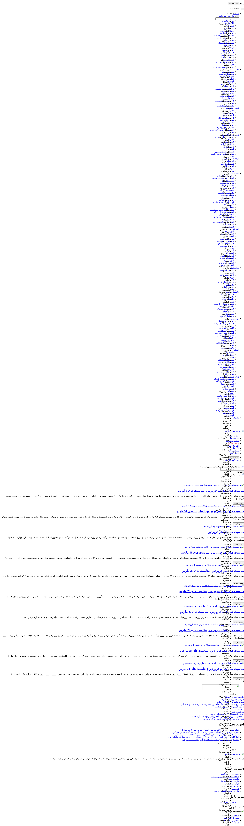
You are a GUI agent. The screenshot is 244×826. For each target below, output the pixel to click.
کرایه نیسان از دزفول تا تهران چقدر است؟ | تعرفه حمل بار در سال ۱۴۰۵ (208, 730)
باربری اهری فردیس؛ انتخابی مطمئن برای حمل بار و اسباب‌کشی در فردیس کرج (205, 732)
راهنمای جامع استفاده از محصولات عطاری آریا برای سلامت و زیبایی (210, 739)
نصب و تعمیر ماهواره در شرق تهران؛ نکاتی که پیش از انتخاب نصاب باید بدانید (207, 735)
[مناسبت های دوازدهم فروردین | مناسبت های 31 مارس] (213, 506)
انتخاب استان (233, 3)
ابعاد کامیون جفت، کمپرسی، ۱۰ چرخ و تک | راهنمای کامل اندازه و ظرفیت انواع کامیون (202, 737)
